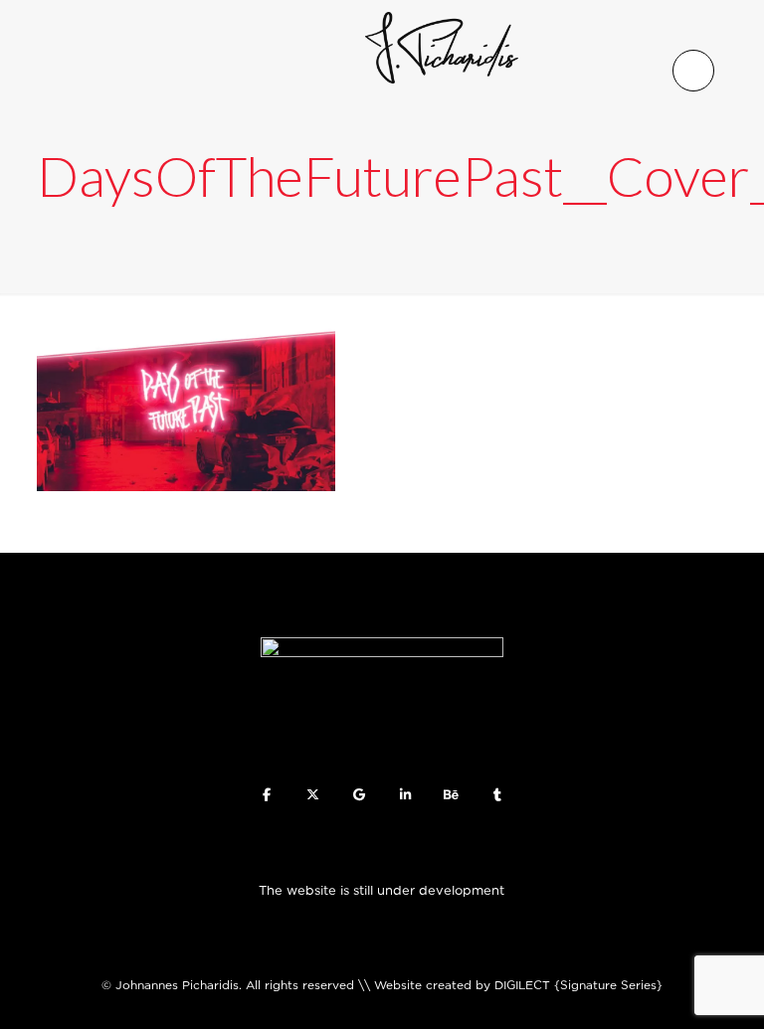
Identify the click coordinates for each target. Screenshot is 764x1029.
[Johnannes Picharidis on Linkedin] (405, 794)
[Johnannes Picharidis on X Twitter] (312, 794)
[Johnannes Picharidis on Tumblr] (498, 794)
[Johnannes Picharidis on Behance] (451, 794)
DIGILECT (522, 984)
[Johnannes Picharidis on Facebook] (266, 794)
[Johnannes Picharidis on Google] (358, 794)
